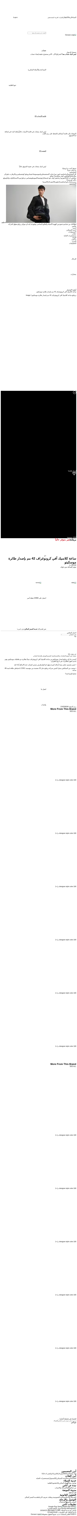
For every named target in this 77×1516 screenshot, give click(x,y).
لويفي (31, 178)
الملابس (74, 1478)
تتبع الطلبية (51, 1483)
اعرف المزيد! (20, 629)
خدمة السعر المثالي (31, 1497)
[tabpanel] (38, 664)
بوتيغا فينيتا (32, 174)
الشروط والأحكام (70, 1497)
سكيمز (62, 182)
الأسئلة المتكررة (63, 1483)
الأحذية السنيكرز (61, 1478)
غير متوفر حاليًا (72, 654)
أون (6, 178)
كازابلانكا (72, 176)
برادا (67, 180)
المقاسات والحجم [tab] (61, 656)
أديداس (66, 174)
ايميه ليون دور (59, 174)
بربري (17, 174)
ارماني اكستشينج (48, 174)
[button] (71, 52)
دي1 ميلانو (53, 176)
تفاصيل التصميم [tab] (51, 656)
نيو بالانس (18, 178)
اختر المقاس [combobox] (72, 634)
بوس (37, 174)
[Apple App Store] (69, 1506)
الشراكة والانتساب (61, 1488)
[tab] (61, 305)
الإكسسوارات (52, 1478)
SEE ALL (73, 711)
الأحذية (69, 1478)
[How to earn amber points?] (61, 606)
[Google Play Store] (55, 1506)
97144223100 (52, 1512)
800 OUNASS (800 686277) (50, 1510)
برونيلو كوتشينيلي (24, 174)
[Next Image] (61, 383)
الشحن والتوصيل (70, 1502)
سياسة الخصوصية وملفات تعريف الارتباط (51, 1497)
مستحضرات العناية (42, 1478)
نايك (14, 178)
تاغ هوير (57, 182)
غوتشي (41, 178)
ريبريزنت (73, 182)
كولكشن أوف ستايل (63, 176)
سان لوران (68, 182)
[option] (38, 636)
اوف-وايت (10, 178)
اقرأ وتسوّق (72, 1492)
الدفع (56, 1483)
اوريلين (41, 174)
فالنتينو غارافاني (50, 182)
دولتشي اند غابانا (70, 178)
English (15, 17)
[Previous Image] (61, 352)
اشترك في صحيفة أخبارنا (68, 1419)
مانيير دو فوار (25, 178)
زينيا (44, 182)
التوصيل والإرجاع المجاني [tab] (40, 656)
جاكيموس (36, 178)
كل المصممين (72, 174)
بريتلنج (73, 539)
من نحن (74, 1488)
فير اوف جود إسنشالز (50, 178)
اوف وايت (73, 1473)
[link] (34, 54)
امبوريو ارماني (61, 178)
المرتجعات (62, 1502)
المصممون (72, 184)
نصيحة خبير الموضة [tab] (71, 656)
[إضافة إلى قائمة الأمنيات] (53, 647)
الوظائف (69, 1488)
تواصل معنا (72, 1483)
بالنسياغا (68, 1473)
